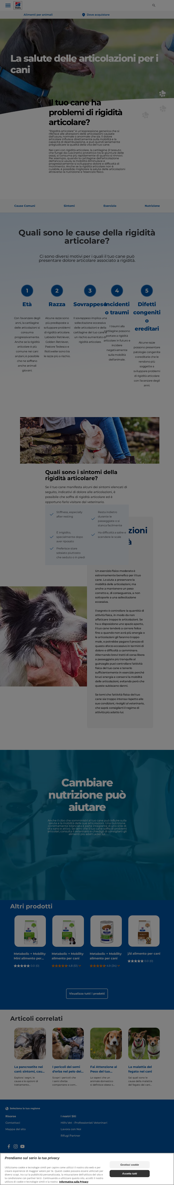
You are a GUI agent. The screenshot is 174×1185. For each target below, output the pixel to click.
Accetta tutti (129, 1173)
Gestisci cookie (129, 1164)
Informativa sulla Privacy (73, 1181)
